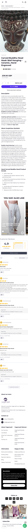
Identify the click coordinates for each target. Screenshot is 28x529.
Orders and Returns (20, 452)
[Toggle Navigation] (2, 2)
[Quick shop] (22, 233)
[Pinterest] (21, 498)
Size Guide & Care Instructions (19, 455)
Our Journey (4, 430)
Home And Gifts (9, 5)
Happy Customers (6, 462)
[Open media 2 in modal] (14, 31)
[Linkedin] (17, 498)
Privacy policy (4, 454)
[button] (22, 2)
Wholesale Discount (20, 463)
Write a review (14, 253)
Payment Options (6, 457)
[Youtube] (10, 498)
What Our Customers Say (6, 436)
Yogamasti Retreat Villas (19, 431)
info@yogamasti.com (9, 422)
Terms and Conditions (7, 452)
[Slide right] (26, 31)
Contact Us (4, 439)
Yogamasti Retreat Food (19, 443)
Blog (2, 459)
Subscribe (14, 485)
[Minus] (2, 83)
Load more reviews (14, 387)
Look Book (4, 432)
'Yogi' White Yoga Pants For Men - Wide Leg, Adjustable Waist (11, 225)
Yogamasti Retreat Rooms (19, 435)
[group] (13, 218)
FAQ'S (16, 461)
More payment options (14, 90)
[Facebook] (6, 498)
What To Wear (18, 458)
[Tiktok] (14, 502)
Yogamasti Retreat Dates (19, 439)
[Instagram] (14, 498)
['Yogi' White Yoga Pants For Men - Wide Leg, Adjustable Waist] (13, 218)
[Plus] (8, 83)
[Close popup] (25, 506)
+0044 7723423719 (8, 419)
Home (2, 5)
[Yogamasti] (6, 2)
